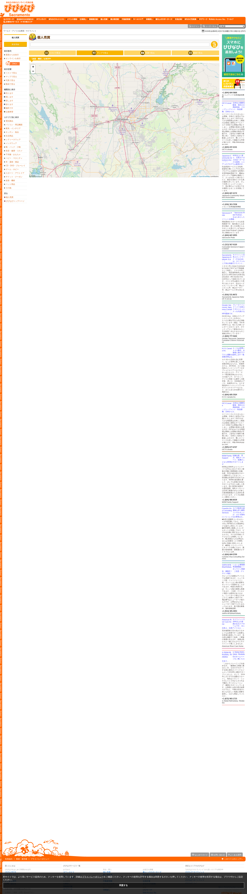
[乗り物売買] (114, 19)
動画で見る (10, 84)
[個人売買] (103, 19)
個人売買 (15, 37)
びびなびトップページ (15, 201)
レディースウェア (13, 139)
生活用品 (9, 136)
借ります (9, 104)
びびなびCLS (10, 872)
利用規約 (8, 859)
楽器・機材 (10, 180)
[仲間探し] (149, 19)
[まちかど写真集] (189, 19)
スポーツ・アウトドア (15, 173)
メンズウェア (11, 143)
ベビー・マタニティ (14, 158)
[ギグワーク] (202, 19)
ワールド (6, 31)
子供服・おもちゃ (13, 154)
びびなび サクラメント (194, 872)
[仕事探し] (82, 19)
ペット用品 (10, 184)
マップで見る (11, 77)
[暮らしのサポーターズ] (163, 19)
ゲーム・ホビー (12, 169)
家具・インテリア (13, 128)
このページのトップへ (233, 859)
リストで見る (11, 73)
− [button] (33, 71)
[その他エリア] (26, 22)
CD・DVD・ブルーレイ (15, 166)
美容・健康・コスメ (14, 151)
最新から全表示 (12, 55)
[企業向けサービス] (11, 22)
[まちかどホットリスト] (55, 19)
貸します (9, 101)
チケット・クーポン (14, 177)
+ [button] (33, 67)
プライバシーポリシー (40, 859)
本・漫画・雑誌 (12, 162)
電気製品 (9, 121)
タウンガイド (68, 872)
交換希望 (9, 112)
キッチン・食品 (12, 132)
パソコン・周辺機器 (14, 125)
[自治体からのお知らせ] (24, 19)
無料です (9, 108)
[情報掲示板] (93, 19)
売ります (9, 93)
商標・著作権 (21, 859)
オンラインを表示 (13, 58)
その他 (8, 188)
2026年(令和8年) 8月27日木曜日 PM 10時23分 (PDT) (225, 31)
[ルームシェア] (137, 19)
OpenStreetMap (204, 176)
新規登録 (15, 44)
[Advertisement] (140, 8)
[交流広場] (178, 19)
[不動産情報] (125, 19)
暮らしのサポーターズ (152, 872)
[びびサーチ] (9, 19)
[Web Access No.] (217, 19)
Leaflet (193, 176)
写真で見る (10, 80)
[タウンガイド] (40, 19)
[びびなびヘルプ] (230, 19)
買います (9, 97)
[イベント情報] (71, 19)
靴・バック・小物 (13, 147)
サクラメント (31, 31)
